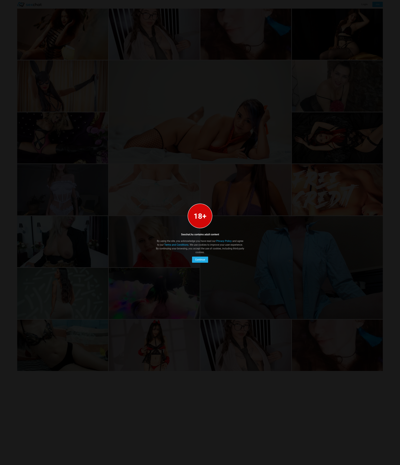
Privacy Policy (224, 241)
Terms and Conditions (176, 244)
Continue (200, 259)
